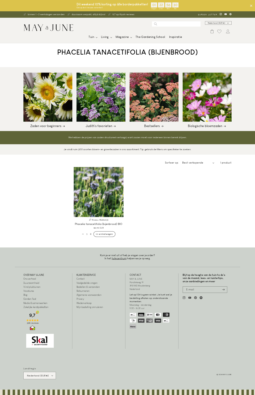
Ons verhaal (29, 278)
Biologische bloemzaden (205, 126)
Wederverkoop (84, 303)
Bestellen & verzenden (88, 287)
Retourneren (83, 291)
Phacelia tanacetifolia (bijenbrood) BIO (98, 223)
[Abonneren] (223, 289)
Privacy (80, 299)
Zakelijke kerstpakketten (35, 307)
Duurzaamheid (31, 283)
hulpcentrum (119, 258)
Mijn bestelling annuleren (89, 307)
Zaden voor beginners (45, 126)
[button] (92, 37)
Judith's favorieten (99, 126)
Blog (25, 295)
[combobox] (176, 24)
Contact (80, 278)
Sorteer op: (172, 162)
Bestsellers (152, 126)
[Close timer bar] (251, 6)
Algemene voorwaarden (88, 295)
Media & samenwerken (35, 303)
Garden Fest (29, 299)
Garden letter (207, 14)
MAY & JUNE (227, 374)
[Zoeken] (155, 24)
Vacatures (28, 291)
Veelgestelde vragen (87, 283)
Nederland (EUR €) (216, 23)
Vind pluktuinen (32, 287)
